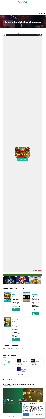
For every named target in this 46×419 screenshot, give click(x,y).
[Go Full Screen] (6, 35)
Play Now (15, 309)
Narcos (34, 295)
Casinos (14, 7)
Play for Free (23, 159)
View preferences (40, 414)
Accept (25, 414)
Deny (32, 414)
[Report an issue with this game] (4, 35)
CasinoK (37, 361)
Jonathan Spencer (8, 385)
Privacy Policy (36, 417)
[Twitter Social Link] (40, 13)
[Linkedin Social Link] (37, 13)
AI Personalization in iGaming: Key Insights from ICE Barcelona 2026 (18, 384)
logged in (11, 348)
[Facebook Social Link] (42, 13)
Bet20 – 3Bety (9, 362)
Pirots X (15, 294)
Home (9, 7)
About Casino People (33, 7)
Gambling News (24, 7)
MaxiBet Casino (23, 370)
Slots (18, 7)
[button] (43, 403)
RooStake (24, 361)
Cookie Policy (31, 417)
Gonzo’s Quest (15, 321)
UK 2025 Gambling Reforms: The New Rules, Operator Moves (16, 415)
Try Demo (9, 280)
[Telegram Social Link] (44, 13)
